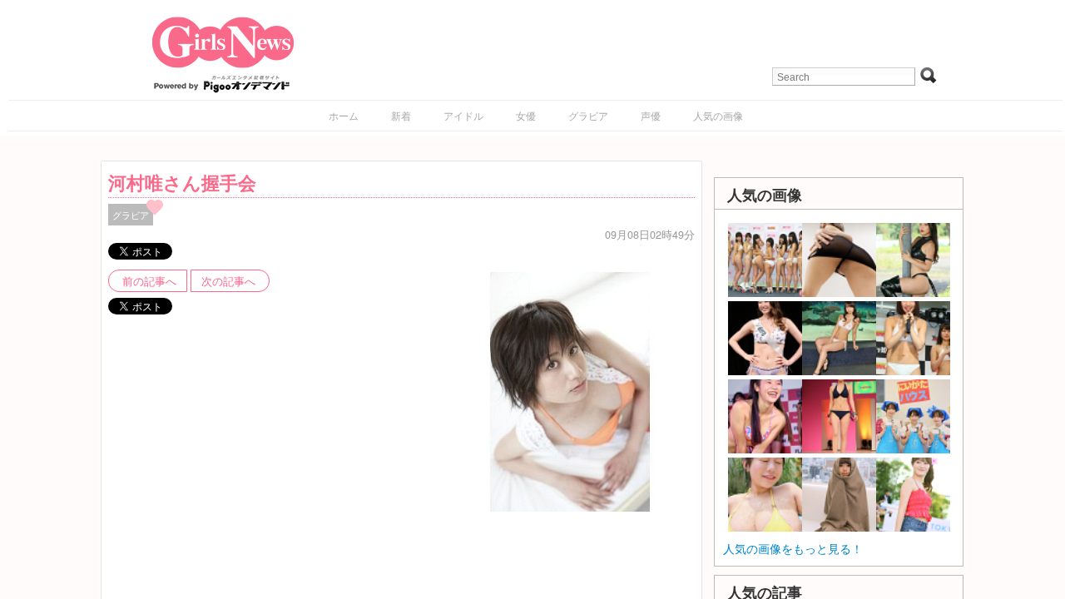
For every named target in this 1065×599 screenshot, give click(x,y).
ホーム (344, 115)
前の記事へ (149, 281)
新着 (401, 115)
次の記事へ (228, 281)
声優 (651, 115)
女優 (526, 115)
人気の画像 (718, 115)
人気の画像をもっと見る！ (793, 548)
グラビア (588, 115)
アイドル (463, 115)
